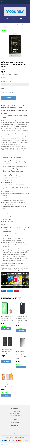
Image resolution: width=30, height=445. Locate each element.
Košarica (26, 1)
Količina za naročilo (6, 81)
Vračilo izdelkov (15, 422)
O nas (15, 418)
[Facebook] (14, 433)
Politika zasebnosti (15, 415)
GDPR (15, 420)
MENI (4, 1)
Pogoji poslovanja (15, 413)
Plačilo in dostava (15, 411)
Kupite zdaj (8, 97)
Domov (3, 24)
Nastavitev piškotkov (6, 444)
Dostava (3, 74)
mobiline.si (11, 437)
